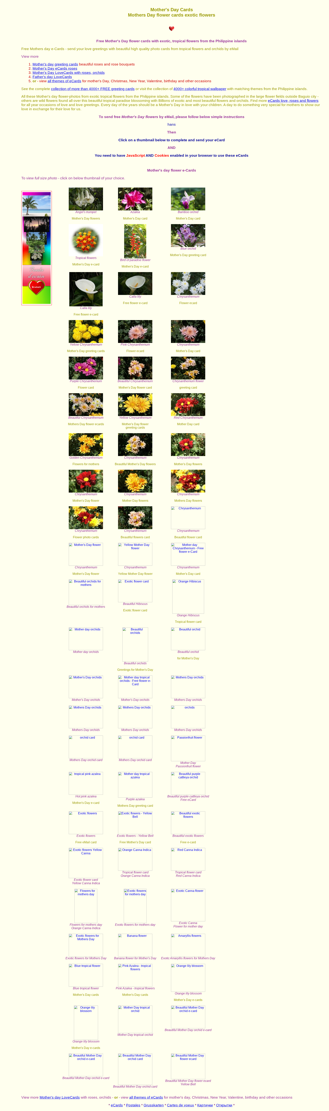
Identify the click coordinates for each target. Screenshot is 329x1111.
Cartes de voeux (180, 1105)
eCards (117, 1105)
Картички (205, 1105)
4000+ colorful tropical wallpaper (199, 89)
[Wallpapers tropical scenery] (36, 304)
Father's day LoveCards (52, 77)
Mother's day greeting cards (55, 64)
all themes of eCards (64, 81)
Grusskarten (154, 1105)
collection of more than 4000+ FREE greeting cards (93, 89)
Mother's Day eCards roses (55, 68)
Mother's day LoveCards (60, 1097)
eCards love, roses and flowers (293, 101)
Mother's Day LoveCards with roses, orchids (69, 73)
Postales (133, 1105)
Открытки (224, 1105)
